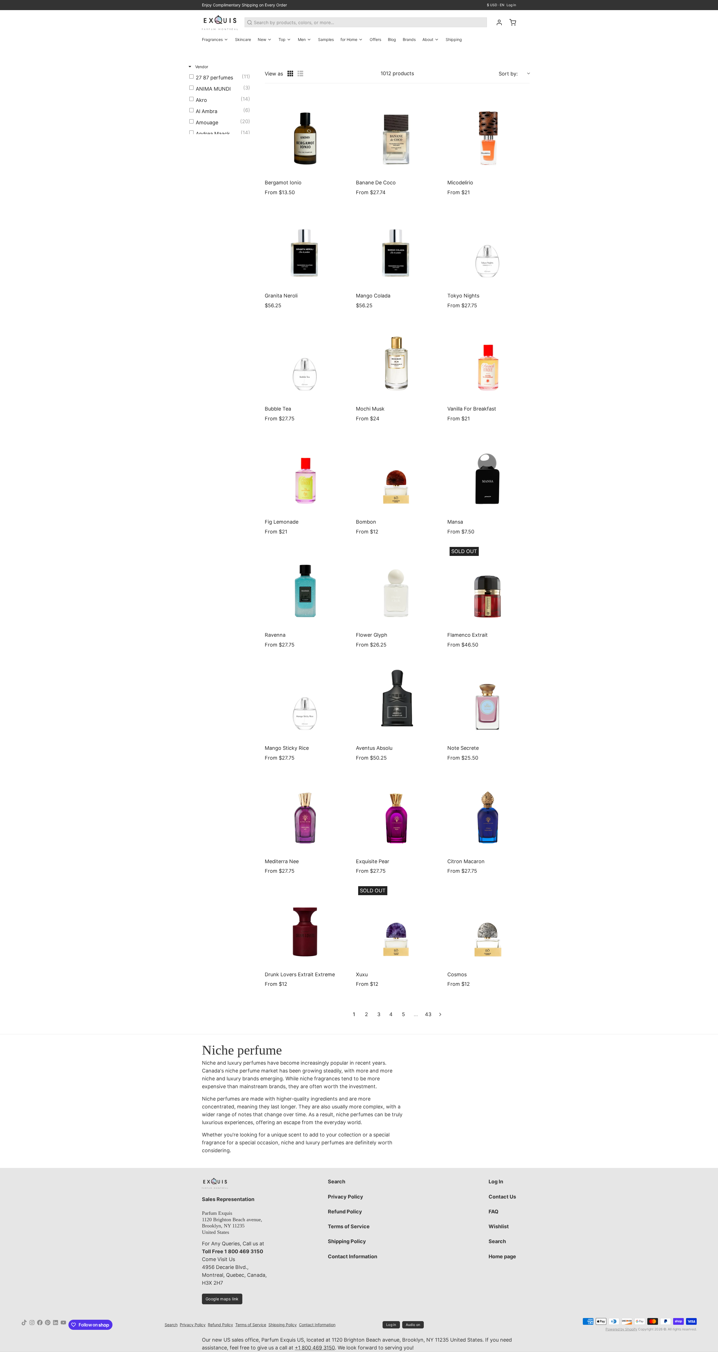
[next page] (440, 1014)
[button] (514, 73)
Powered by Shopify (621, 1329)
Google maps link (222, 1298)
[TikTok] (24, 1325)
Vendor (201, 66)
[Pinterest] (47, 1325)
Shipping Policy (347, 1241)
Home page (502, 1256)
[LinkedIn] (55, 1325)
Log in (511, 5)
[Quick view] (341, 169)
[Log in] (497, 22)
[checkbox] (221, 78)
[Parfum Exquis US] (220, 22)
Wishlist (499, 1226)
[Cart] (510, 22)
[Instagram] (32, 1325)
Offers (375, 39)
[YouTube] (63, 1325)
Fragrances (212, 39)
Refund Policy (345, 1211)
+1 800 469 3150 (315, 1348)
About (427, 39)
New (262, 39)
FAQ (493, 1211)
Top (282, 39)
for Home (348, 39)
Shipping (454, 39)
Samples (326, 39)
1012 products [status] (397, 73)
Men (302, 39)
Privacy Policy (345, 1197)
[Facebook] (40, 1325)
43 (428, 1014)
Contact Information (352, 1256)
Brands (409, 39)
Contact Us (502, 1197)
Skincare (243, 39)
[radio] (290, 73)
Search (336, 1181)
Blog (392, 39)
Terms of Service (349, 1226)
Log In (496, 1181)
